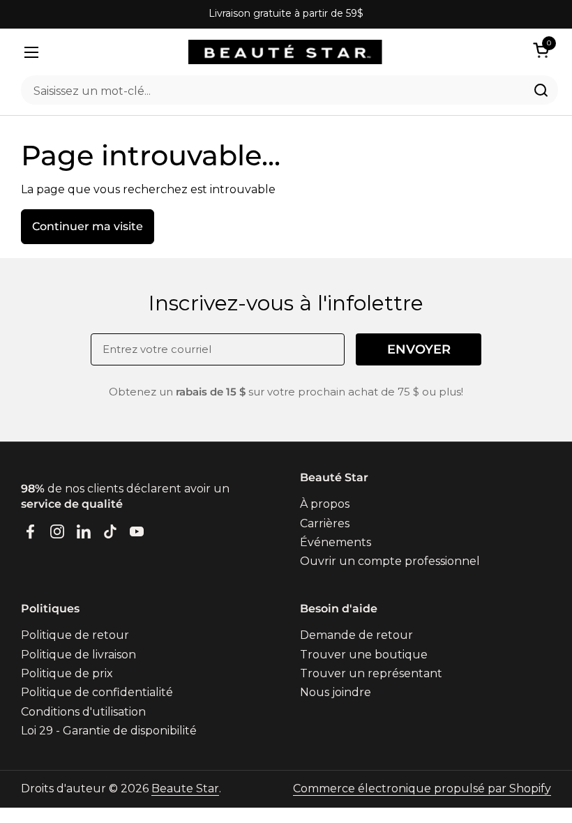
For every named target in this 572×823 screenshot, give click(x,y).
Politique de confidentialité (97, 692)
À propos (324, 504)
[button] (543, 50)
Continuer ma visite (87, 226)
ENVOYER (419, 349)
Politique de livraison (78, 654)
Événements (335, 542)
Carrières (324, 523)
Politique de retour (75, 635)
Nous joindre (335, 692)
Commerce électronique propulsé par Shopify (422, 788)
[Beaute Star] (285, 52)
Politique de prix (67, 673)
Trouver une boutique (364, 654)
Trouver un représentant (371, 673)
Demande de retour (356, 635)
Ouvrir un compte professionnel (390, 561)
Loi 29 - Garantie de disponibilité (109, 730)
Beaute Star (185, 788)
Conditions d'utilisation (83, 711)
